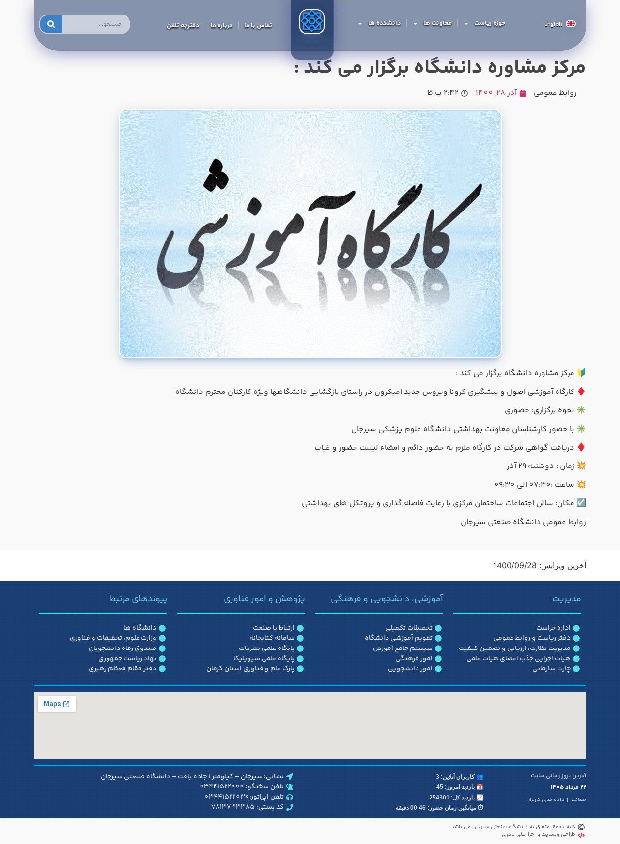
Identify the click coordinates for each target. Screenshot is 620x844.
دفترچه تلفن (183, 25)
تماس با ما (258, 25)
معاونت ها (437, 23)
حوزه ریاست (490, 23)
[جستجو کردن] (51, 24)
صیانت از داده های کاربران (556, 800)
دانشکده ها (384, 23)
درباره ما (222, 25)
